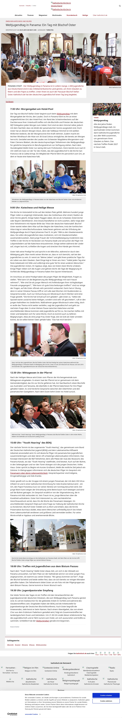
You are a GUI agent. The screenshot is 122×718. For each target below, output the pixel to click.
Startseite (21, 5)
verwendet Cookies (31, 714)
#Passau (32, 645)
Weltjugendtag (63, 113)
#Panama (25, 645)
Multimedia (57, 15)
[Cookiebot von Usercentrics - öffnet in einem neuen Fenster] (12, 714)
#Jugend (17, 645)
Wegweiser (43, 15)
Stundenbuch (72, 15)
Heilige (85, 15)
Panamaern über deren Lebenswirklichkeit (29, 473)
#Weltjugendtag (41, 645)
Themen (30, 15)
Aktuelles (28, 5)
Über (100, 15)
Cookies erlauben (106, 695)
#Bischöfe (10, 645)
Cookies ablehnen (106, 701)
